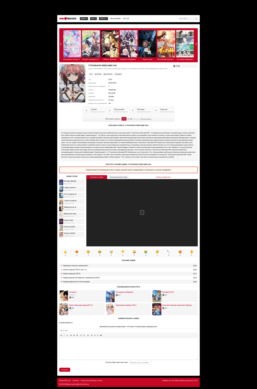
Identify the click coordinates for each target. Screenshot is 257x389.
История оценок (146, 119)
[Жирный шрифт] (61, 335)
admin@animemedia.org (81, 384)
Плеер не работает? (163, 177)
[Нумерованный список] (84, 335)
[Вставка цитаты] (91, 335)
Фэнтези (98, 74)
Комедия (118, 74)
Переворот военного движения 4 (75, 266)
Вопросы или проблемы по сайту (91, 380)
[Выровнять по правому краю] (77, 335)
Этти (90, 74)
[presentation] (61, 44)
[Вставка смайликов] (87, 335)
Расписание (115, 19)
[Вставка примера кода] (94, 335)
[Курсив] (64, 335)
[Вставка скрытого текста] (100, 335)
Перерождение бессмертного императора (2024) (81, 278)
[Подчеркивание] (67, 335)
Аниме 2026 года (65, 380)
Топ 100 (126, 19)
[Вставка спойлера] (97, 335)
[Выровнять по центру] (74, 335)
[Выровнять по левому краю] (71, 335)
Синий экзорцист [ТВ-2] (71, 274)
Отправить (64, 370)
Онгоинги (76, 380)
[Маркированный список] (81, 335)
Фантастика (108, 74)
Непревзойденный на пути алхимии (76, 282)
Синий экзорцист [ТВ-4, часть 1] (74, 270)
